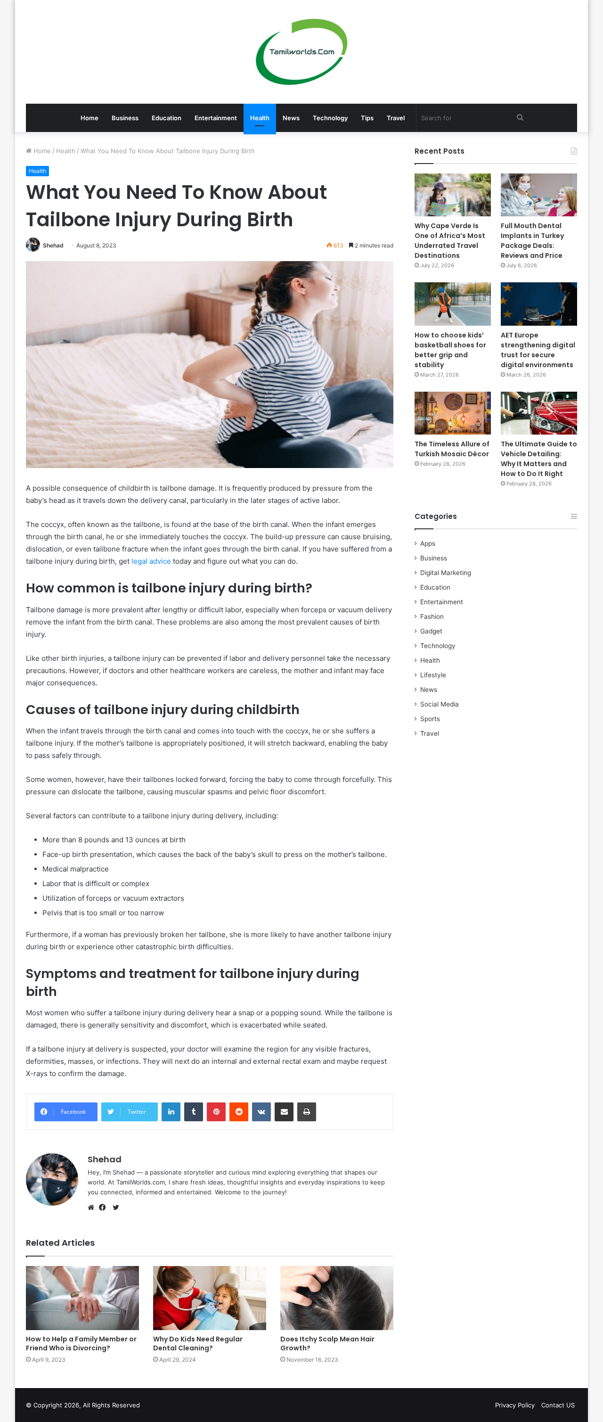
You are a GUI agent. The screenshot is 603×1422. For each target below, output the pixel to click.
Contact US (558, 1405)
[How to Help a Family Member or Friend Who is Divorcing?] (82, 1298)
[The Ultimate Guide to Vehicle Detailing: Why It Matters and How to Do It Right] (539, 413)
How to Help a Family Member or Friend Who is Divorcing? (81, 1343)
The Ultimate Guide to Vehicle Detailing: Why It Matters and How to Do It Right (539, 458)
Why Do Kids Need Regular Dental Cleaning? (198, 1343)
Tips (367, 118)
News (291, 118)
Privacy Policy (515, 1405)
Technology (330, 118)
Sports (430, 719)
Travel (396, 118)
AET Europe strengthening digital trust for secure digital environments (538, 350)
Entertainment (216, 118)
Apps (427, 543)
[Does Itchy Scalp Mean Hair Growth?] (336, 1298)
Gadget (431, 631)
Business (125, 118)
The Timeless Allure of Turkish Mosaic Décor (452, 449)
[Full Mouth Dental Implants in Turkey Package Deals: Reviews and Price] (539, 194)
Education (166, 118)
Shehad (53, 245)
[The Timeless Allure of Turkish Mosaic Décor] (453, 413)
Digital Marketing (445, 572)
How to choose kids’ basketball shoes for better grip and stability (450, 350)
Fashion (432, 616)
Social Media (439, 704)
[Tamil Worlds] (301, 52)
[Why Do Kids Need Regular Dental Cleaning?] (209, 1298)
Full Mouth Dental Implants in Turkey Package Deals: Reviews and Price (532, 240)
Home (89, 118)
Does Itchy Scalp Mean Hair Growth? (327, 1343)
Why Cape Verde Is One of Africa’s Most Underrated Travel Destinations (450, 240)
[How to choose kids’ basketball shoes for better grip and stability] (453, 303)
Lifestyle (433, 675)
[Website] (93, 1207)
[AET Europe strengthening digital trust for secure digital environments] (539, 303)
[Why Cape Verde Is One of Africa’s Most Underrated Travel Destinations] (453, 194)
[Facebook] (104, 1207)
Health (259, 118)
